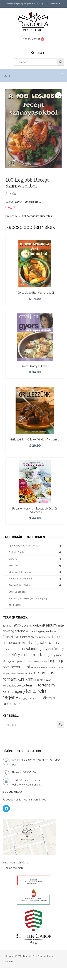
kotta (58, 655)
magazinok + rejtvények (21, 572)
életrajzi (49, 698)
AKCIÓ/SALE (15, 605)
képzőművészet (24, 661)
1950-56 (19, 625)
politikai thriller (43, 667)
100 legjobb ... (32, 201)
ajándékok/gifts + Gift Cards (23, 545)
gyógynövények (42, 637)
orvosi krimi (20, 667)
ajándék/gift (35, 625)
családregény (37, 631)
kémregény (8, 661)
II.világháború (39, 642)
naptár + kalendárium (20, 578)
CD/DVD (13, 559)
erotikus (51, 631)
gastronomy (27, 636)
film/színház (11, 636)
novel (6, 667)
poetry (33, 667)
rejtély (28, 673)
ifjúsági (22, 643)
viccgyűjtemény (26, 698)
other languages (18, 592)
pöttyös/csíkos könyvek (13, 674)
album (51, 625)
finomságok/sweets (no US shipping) (28, 598)
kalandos (17, 649)
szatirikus (40, 680)
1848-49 (7, 625)
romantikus (43, 672)
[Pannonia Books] (33, 22)
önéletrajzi (12, 703)
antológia (21, 631)
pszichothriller (57, 667)
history (55, 636)
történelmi (29, 685)
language (56, 660)
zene (39, 698)
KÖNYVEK (14, 565)
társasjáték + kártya (19, 585)
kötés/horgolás (40, 661)
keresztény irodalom (19, 655)
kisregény (48, 655)
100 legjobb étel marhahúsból (35, 292)
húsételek (45, 216)
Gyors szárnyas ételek (35, 366)
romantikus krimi (19, 679)
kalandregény (36, 649)
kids (37, 655)
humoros (10, 642)
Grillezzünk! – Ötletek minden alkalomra (34, 439)
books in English (17, 552)
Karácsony (56, 649)
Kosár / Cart (30, 38)
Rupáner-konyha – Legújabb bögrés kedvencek (35, 510)
